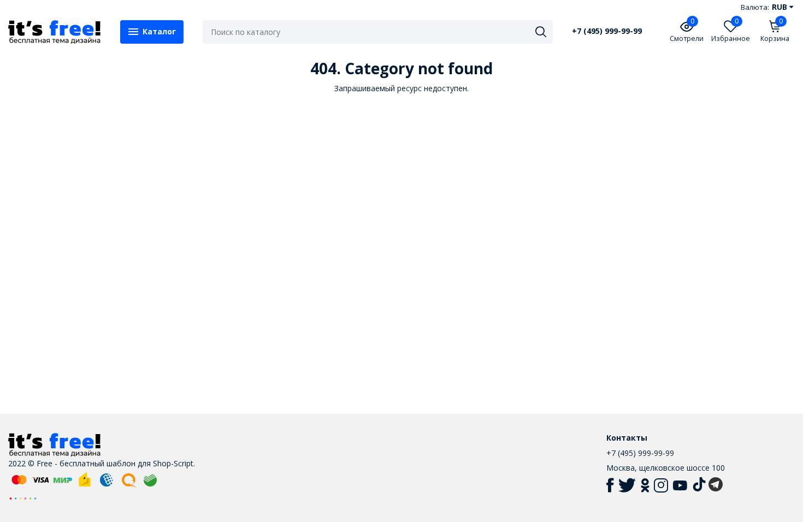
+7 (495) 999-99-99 (607, 31)
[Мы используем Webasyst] (23, 498)
